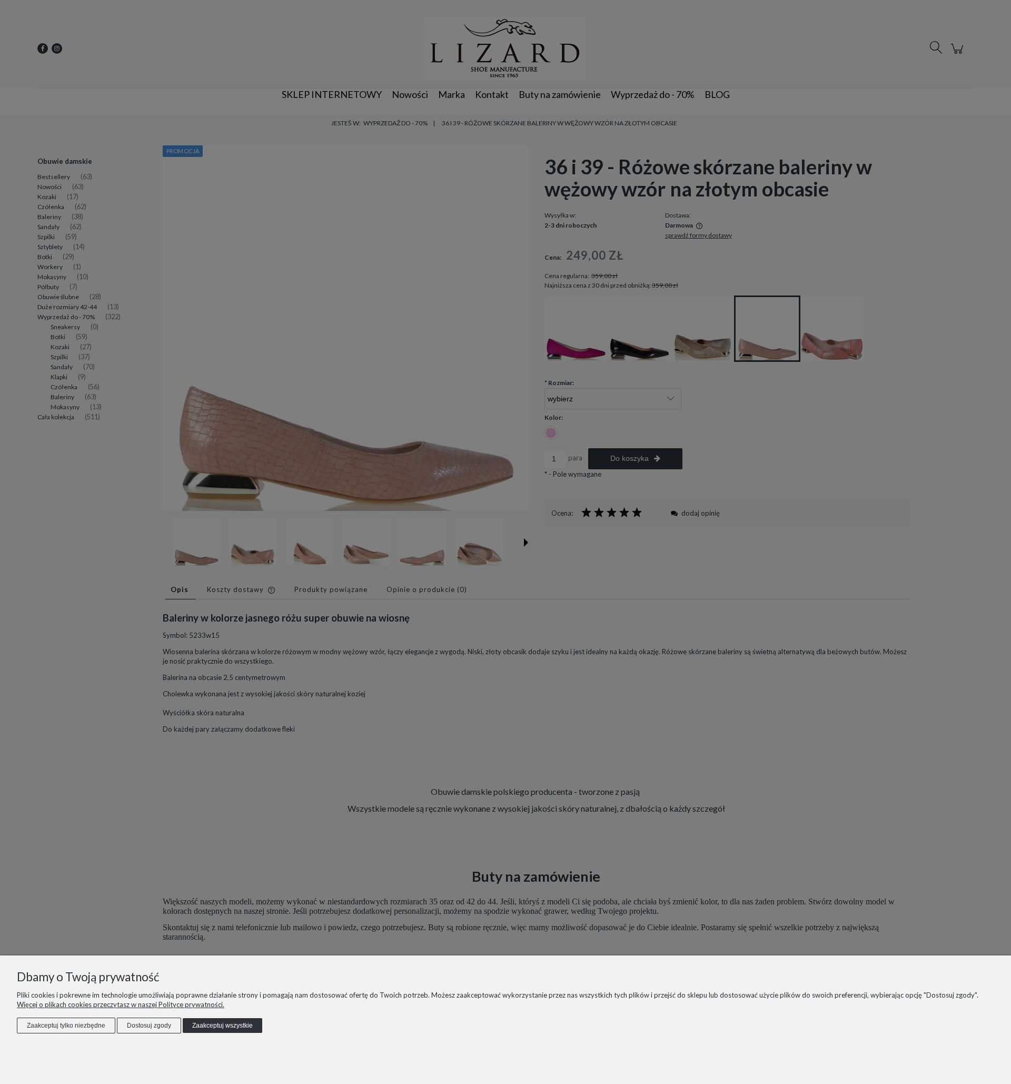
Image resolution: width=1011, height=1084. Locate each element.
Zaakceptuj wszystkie (222, 1025)
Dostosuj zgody (149, 1025)
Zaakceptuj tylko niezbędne (66, 1025)
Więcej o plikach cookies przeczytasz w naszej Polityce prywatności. (120, 1004)
